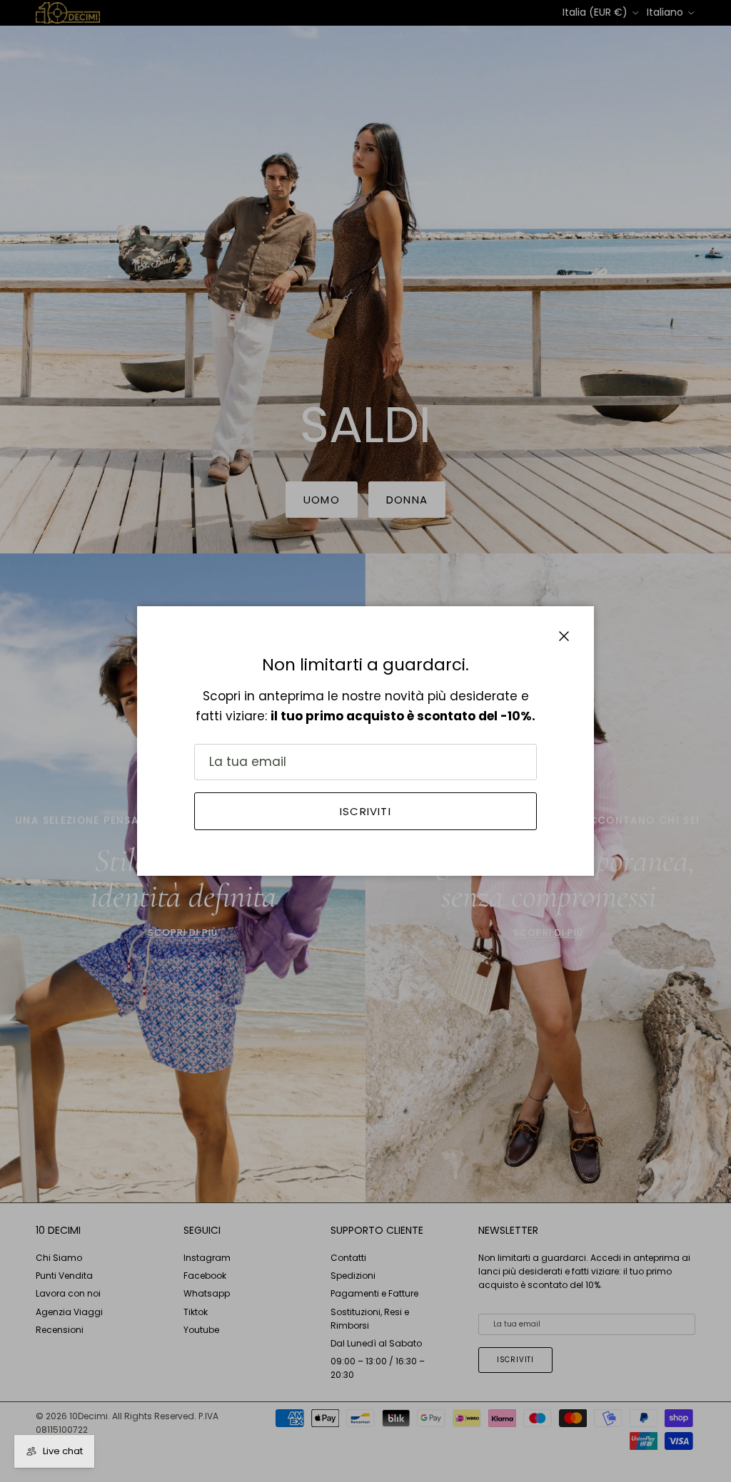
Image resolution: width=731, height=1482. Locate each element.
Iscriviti (365, 811)
